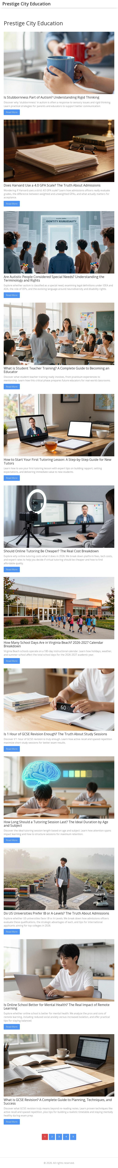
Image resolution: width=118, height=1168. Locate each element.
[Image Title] (59, 62)
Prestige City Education (26, 4)
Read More (12, 112)
